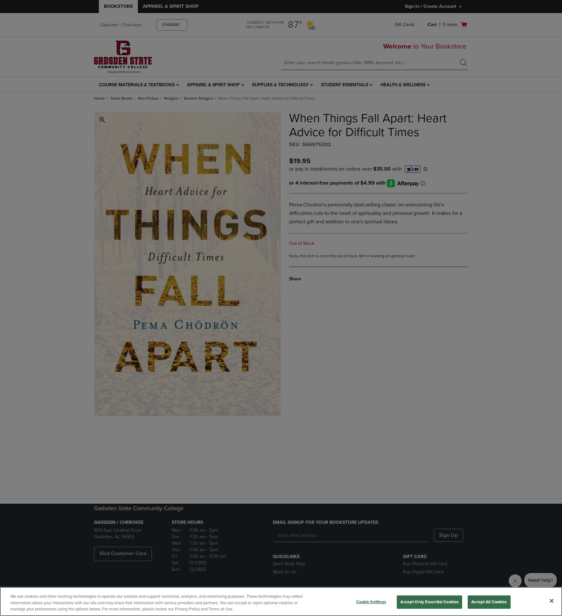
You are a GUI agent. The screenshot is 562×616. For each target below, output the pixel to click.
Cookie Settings (371, 601)
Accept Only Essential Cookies (429, 601)
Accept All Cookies (489, 601)
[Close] (551, 601)
